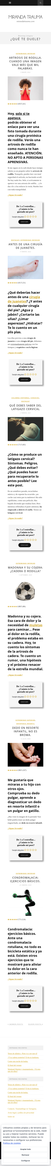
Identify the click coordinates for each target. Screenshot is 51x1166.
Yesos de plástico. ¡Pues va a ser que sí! (22, 1054)
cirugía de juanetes (24, 299)
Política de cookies (12, 1143)
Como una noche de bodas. (18, 1061)
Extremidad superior (25, 720)
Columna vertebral (20, 398)
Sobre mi (11, 1117)
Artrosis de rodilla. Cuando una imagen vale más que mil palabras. (25, 63)
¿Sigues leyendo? (15, 195)
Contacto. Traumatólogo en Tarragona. (22, 1109)
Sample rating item (18, 216)
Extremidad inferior (25, 53)
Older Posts (35, 1024)
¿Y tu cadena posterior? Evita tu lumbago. (23, 1057)
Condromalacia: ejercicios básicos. (25, 879)
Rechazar (25, 1155)
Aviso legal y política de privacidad (21, 1113)
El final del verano (14, 1065)
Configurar (25, 1161)
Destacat (15, 240)
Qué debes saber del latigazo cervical (25, 407)
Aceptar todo (25, 1149)
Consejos (35, 398)
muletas (35, 625)
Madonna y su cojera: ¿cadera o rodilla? (25, 569)
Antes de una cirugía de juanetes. (25, 246)
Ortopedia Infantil (25, 724)
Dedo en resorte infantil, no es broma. (25, 731)
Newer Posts (16, 1024)
